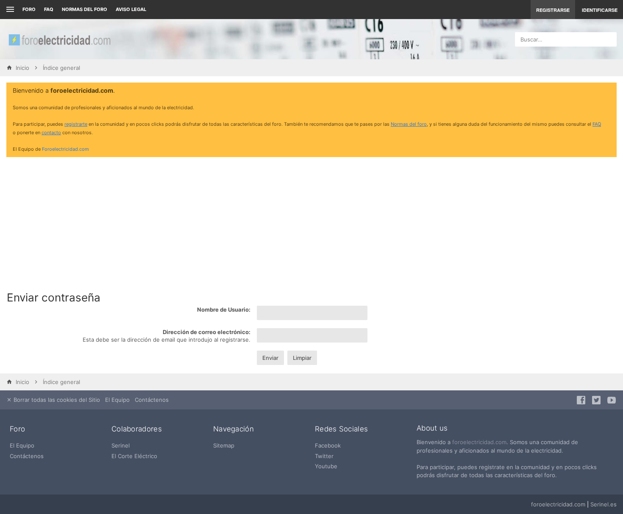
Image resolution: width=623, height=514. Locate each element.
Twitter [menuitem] (324, 456)
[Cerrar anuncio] (608, 91)
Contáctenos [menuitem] (152, 399)
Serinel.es (603, 504)
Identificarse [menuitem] (599, 10)
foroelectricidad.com (479, 442)
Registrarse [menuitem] (553, 10)
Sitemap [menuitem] (223, 445)
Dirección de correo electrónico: (206, 332)
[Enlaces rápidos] (9, 9)
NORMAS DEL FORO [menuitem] (84, 9)
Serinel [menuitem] (120, 445)
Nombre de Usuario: (223, 309)
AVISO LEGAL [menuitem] (131, 9)
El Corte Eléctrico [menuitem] (134, 456)
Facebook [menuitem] (328, 445)
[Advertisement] (311, 222)
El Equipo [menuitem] (117, 399)
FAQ (48, 9)
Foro (29, 9)
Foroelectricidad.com (65, 149)
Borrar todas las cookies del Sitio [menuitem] (56, 399)
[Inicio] (59, 39)
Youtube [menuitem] (326, 466)
